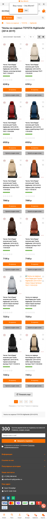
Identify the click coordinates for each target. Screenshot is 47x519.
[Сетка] (39, 37)
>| (31, 402)
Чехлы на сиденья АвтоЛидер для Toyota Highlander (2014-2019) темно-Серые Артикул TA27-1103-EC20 (33, 301)
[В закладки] (20, 44)
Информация (7, 454)
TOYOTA (24, 23)
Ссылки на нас (8, 460)
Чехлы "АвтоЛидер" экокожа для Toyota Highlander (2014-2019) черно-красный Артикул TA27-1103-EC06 (11, 127)
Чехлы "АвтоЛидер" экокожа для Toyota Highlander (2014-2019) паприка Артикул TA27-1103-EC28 (33, 243)
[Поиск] (43, 18)
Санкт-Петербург (10, 488)
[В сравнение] (20, 48)
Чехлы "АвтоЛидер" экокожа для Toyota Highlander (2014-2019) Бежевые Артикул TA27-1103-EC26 (11, 185)
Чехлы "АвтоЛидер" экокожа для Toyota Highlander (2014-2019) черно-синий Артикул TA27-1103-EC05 (34, 127)
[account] (43, 4)
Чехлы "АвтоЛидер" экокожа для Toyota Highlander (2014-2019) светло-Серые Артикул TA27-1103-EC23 (10, 301)
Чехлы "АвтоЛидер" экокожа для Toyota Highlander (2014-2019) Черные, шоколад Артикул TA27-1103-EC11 (12, 69)
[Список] (43, 37)
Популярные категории (11, 466)
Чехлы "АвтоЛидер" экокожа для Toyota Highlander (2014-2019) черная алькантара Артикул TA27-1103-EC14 (11, 359)
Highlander (33, 23)
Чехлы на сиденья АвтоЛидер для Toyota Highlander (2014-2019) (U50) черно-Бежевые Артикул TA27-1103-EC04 (33, 359)
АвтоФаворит (7, 11)
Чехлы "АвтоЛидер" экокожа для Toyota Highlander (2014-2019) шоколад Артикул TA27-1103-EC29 (11, 243)
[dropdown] (3, 4)
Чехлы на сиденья (12, 23)
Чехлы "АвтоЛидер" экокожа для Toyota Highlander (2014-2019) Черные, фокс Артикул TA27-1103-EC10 (33, 185)
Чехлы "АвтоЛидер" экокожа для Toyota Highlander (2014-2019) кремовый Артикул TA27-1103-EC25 (34, 69)
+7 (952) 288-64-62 (10, 476)
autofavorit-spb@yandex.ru (13, 479)
